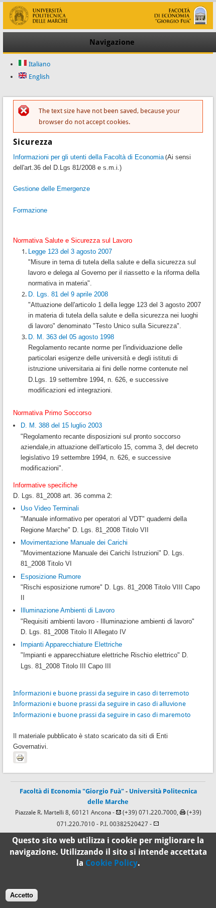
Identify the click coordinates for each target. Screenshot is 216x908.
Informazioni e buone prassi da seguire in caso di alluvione (99, 704)
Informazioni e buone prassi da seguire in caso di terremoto (101, 693)
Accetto (21, 895)
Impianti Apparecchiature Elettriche (71, 644)
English (38, 76)
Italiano (39, 64)
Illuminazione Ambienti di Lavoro (68, 610)
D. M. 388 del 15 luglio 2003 (61, 425)
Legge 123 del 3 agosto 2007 (70, 251)
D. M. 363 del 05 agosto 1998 (71, 337)
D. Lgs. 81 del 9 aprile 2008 (68, 294)
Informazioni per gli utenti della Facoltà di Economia (88, 157)
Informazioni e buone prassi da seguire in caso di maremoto (102, 715)
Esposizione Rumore (51, 576)
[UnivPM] (107, 27)
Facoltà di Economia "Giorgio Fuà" (72, 791)
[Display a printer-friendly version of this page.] (20, 757)
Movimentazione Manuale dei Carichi (74, 542)
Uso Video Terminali (50, 508)
